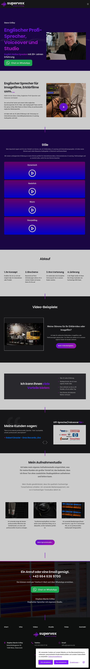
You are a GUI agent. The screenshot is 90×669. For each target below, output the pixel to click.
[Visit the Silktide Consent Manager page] (84, 662)
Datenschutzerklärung (55, 656)
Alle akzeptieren (46, 662)
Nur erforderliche (61, 662)
